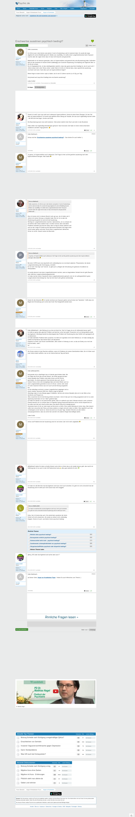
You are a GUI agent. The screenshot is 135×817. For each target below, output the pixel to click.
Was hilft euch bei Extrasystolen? (33, 754)
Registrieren (83, 8)
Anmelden (92, 8)
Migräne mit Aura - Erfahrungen (33, 774)
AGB (64, 806)
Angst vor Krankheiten (48, 789)
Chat (56, 8)
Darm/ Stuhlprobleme (29, 750)
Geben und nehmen (28, 782)
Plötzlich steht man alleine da (32, 778)
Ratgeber (49, 8)
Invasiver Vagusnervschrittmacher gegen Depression (41, 745)
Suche (42, 8)
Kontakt (32, 806)
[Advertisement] (61, 453)
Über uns (37, 806)
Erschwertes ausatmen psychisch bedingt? (39, 41)
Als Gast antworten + (22, 45)
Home (18, 8)
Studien (72, 8)
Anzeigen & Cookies (57, 806)
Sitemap (80, 806)
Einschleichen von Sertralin (31, 741)
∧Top (131, 815)
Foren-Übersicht (20, 789)
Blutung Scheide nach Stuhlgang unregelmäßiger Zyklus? (42, 737)
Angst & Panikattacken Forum (33, 789)
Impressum (42, 806)
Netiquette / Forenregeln (71, 806)
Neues (24, 8)
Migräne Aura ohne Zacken (31, 770)
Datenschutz (48, 806)
